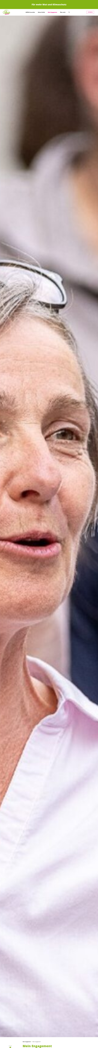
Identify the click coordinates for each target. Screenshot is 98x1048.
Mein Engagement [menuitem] (52, 12)
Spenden (90, 12)
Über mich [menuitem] (62, 12)
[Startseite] (6, 12)
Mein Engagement (27, 1041)
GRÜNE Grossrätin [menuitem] (30, 12)
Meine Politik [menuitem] (41, 12)
